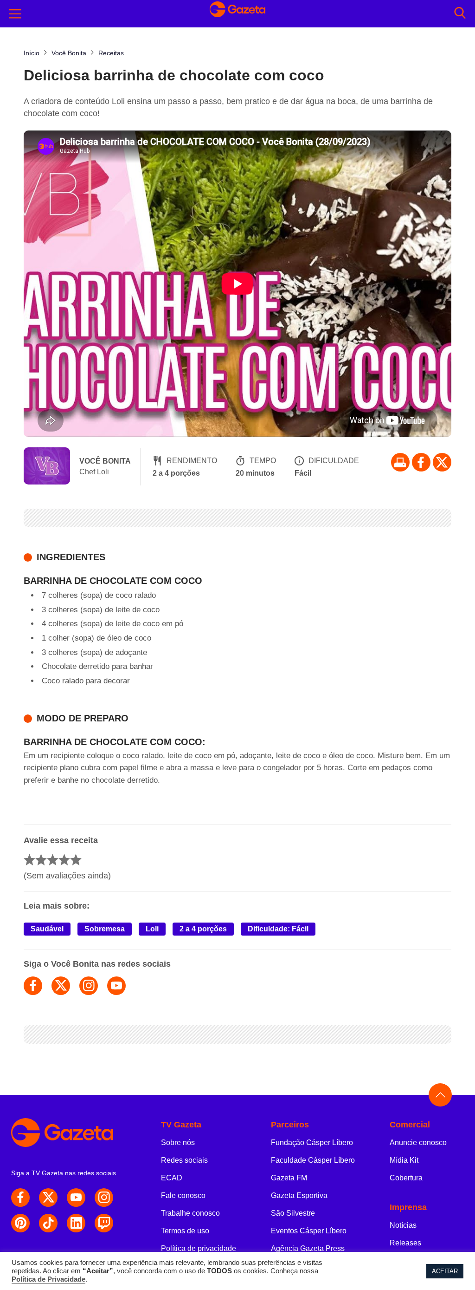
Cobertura (406, 1178)
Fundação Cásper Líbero (312, 1142)
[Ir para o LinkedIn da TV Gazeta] (76, 1223)
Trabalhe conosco (190, 1213)
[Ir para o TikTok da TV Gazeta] (48, 1223)
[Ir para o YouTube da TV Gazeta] (76, 1197)
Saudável (47, 929)
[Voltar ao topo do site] (440, 1095)
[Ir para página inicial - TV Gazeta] (237, 13)
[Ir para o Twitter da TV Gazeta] (442, 462)
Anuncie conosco (418, 1142)
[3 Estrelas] (52, 859)
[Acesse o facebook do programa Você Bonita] (33, 985)
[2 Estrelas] (41, 859)
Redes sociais (184, 1160)
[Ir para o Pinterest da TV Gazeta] (20, 1223)
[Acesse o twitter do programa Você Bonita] (60, 985)
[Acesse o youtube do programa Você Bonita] (116, 985)
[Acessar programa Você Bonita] (47, 466)
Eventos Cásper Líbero (309, 1231)
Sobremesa (104, 929)
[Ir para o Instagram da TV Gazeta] (104, 1197)
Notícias (403, 1225)
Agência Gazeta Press (308, 1248)
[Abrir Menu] (15, 14)
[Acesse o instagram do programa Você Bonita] (88, 985)
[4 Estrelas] (64, 859)
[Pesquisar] (460, 13)
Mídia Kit (404, 1160)
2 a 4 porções (203, 929)
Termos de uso (185, 1231)
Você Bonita (105, 461)
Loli (152, 929)
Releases (405, 1243)
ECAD (171, 1178)
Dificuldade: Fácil (278, 929)
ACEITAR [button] (445, 1271)
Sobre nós (178, 1142)
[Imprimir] (400, 462)
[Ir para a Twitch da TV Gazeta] (104, 1223)
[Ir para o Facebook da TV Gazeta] (421, 462)
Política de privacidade (198, 1248)
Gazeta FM (289, 1178)
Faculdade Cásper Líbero (313, 1160)
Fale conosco (183, 1195)
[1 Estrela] (29, 859)
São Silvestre (293, 1213)
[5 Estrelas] (76, 859)
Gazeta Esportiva (299, 1195)
